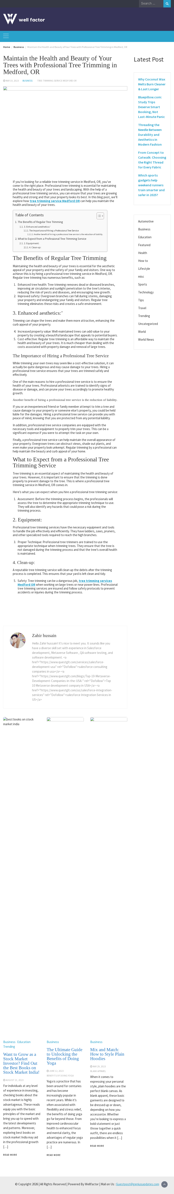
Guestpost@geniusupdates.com (137, 1184)
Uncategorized (148, 324)
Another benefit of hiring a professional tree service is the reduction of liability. (68, 234)
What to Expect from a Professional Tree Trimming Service (52, 239)
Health (142, 253)
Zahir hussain (44, 635)
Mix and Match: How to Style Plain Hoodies (107, 1054)
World (142, 332)
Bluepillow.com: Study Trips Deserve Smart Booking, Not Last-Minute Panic (151, 107)
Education (24, 1042)
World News (146, 339)
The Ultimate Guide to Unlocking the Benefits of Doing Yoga (64, 1056)
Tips (141, 300)
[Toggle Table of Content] (98, 216)
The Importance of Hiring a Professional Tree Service (54, 230)
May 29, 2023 (99, 1066)
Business (27, 80)
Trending (9, 1047)
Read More (10, 1154)
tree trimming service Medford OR (56, 80)
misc (141, 276)
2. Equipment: (31, 243)
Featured (144, 245)
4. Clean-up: (35, 247)
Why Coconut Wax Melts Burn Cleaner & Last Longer (152, 84)
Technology (146, 292)
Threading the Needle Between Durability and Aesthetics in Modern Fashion (150, 134)
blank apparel (98, 1071)
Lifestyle (144, 269)
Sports (142, 284)
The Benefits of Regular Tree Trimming (40, 222)
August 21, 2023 (15, 1080)
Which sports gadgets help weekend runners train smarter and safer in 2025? (151, 185)
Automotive (146, 221)
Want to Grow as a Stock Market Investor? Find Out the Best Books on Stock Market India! (21, 1063)
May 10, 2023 (12, 80)
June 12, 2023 (56, 1070)
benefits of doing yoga (60, 1075)
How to (143, 261)
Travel (142, 308)
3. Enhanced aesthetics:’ (37, 226)
